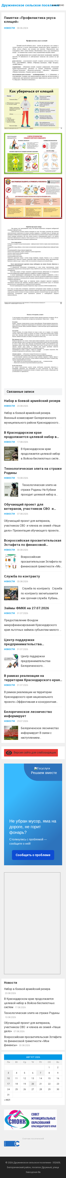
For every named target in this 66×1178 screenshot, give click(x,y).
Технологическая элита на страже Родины (32, 1013)
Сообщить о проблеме (33, 855)
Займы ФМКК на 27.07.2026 (26, 608)
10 (8, 1078)
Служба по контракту (22, 576)
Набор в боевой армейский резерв (32, 401)
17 (8, 1084)
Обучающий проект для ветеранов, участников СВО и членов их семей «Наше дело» (29, 508)
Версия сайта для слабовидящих (34, 752)
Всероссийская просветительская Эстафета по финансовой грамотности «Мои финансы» (32, 544)
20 (33, 1084)
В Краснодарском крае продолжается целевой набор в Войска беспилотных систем (30, 437)
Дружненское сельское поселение (30, 5)
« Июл (7, 1100)
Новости (9, 28)
